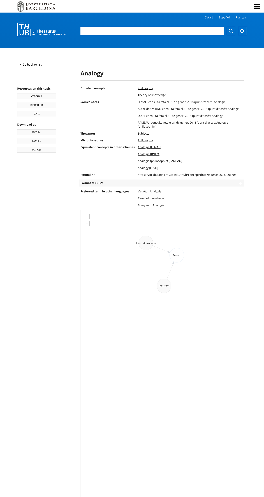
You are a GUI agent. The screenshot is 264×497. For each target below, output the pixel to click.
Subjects (143, 133)
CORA (37, 113)
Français (241, 17)
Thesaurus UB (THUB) (41, 29)
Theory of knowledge (152, 95)
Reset (242, 31)
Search (231, 31)
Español (224, 17)
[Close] (257, 6)
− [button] (87, 223)
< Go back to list (31, 64)
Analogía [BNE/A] (149, 154)
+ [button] (87, 216)
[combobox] (152, 31)
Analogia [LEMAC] (149, 147)
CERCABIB (36, 96)
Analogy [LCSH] (148, 168)
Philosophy (145, 88)
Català (209, 17)
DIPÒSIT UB (36, 105)
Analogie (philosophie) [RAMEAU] (160, 161)
